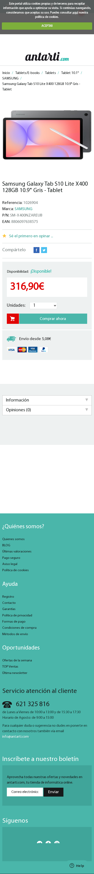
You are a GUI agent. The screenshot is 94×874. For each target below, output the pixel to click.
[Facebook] (47, 842)
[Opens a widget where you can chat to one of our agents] (76, 866)
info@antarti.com (15, 737)
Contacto (9, 603)
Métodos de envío (15, 634)
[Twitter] (38, 842)
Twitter (44, 250)
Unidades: (16, 305)
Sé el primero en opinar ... (31, 236)
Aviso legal (9, 564)
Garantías (9, 609)
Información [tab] (17, 400)
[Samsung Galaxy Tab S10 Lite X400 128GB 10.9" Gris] (47, 135)
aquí (75, 12)
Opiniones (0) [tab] (18, 410)
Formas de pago (14, 621)
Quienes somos (13, 539)
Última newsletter (14, 673)
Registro (8, 597)
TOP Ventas (10, 666)
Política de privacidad (17, 615)
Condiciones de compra (19, 628)
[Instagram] (56, 842)
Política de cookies (15, 570)
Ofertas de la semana (17, 660)
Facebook (36, 250)
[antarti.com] (47, 56)
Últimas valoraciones (16, 551)
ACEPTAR (47, 25)
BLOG (6, 545)
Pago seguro (11, 558)
